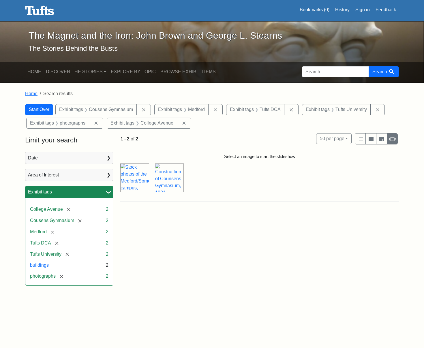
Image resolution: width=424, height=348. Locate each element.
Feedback (386, 9)
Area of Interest (43, 174)
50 (332, 138)
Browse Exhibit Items (188, 71)
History (342, 9)
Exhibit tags (40, 191)
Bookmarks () (314, 9)
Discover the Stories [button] (74, 71)
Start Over (39, 109)
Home (34, 71)
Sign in (362, 9)
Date (33, 157)
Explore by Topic (133, 71)
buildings (39, 265)
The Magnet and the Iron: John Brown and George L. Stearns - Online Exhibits (39, 10)
